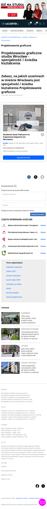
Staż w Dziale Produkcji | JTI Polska (12, 428)
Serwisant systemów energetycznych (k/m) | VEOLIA (18, 413)
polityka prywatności (35, 498)
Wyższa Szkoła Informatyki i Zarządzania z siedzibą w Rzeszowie (27, 225)
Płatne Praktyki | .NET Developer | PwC (13, 435)
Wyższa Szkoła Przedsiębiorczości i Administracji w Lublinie (27, 239)
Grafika (5, 143)
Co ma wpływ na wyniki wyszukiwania (11, 95)
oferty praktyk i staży (28, 318)
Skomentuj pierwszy (42, 502)
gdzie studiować (26, 351)
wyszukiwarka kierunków (29, 332)
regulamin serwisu (28, 211)
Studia (5, 31)
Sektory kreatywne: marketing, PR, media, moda (16, 399)
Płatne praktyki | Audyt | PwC (10, 430)
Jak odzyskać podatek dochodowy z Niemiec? (15, 395)
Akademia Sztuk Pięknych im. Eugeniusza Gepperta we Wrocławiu (16, 137)
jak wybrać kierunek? (28, 336)
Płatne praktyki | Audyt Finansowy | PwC (14, 437)
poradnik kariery (26, 320)
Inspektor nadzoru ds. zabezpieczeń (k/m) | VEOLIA (18, 411)
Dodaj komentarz (37, 214)
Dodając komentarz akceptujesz (17, 211)
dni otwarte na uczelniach (30, 372)
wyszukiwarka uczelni (28, 368)
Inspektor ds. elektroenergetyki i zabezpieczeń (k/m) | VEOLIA (21, 415)
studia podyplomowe (28, 355)
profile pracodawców (28, 323)
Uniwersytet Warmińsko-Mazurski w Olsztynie (25, 246)
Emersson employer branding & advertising (23, 504)
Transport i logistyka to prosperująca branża (15, 397)
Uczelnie (30, 31)
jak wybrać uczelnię (28, 370)
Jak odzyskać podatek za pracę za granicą (14, 393)
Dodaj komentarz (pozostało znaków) (15, 190)
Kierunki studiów (17, 31)
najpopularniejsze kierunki (30, 334)
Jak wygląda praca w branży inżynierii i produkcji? (16, 401)
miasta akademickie (28, 366)
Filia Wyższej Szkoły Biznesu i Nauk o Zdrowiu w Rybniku (27, 232)
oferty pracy (25, 316)
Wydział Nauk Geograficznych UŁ (20, 253)
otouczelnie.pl (5, 498)
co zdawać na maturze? (29, 339)
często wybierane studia (29, 353)
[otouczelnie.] (10, 23)
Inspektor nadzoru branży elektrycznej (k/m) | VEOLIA (18, 417)
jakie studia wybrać (28, 349)
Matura (39, 31)
